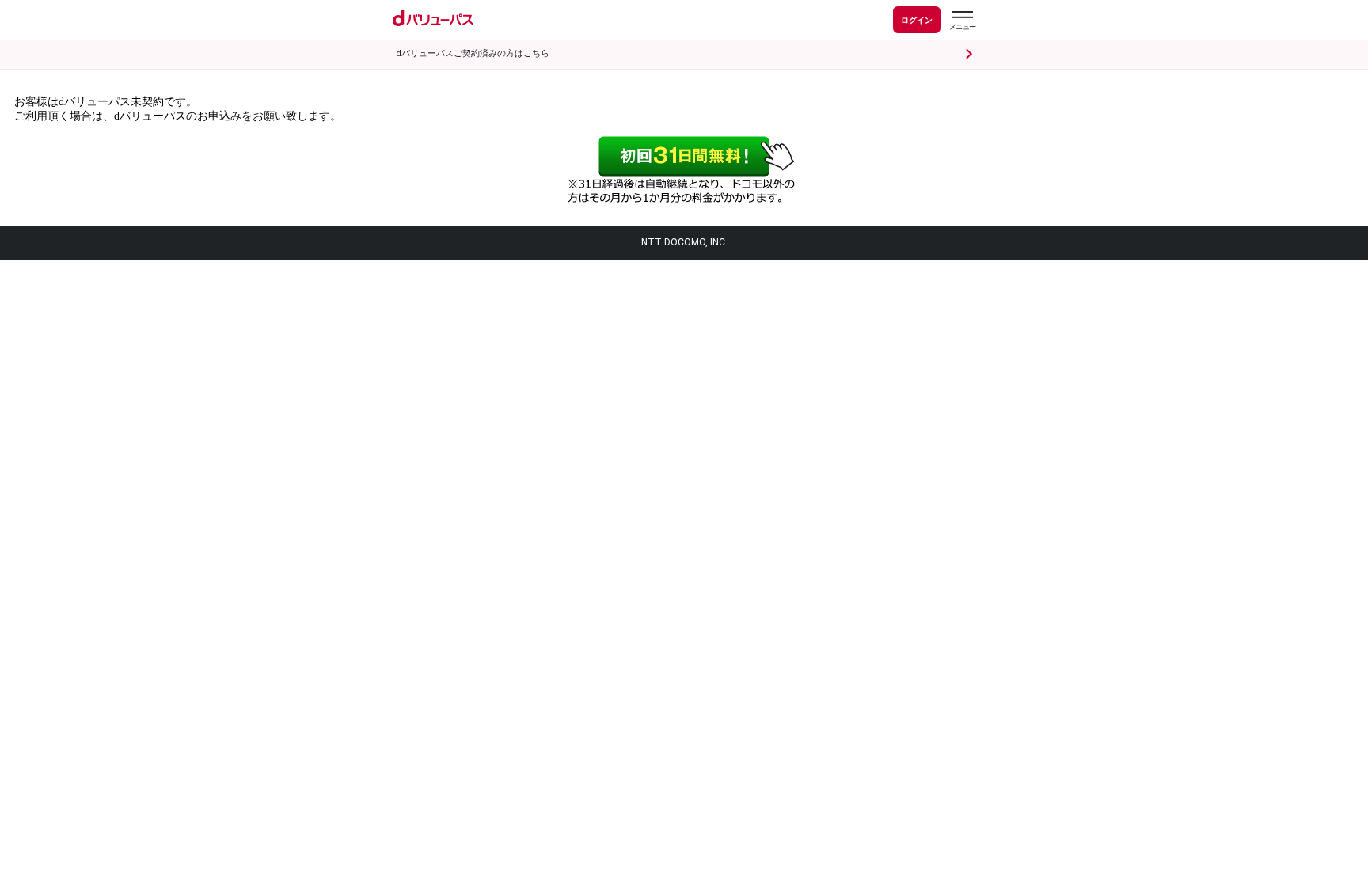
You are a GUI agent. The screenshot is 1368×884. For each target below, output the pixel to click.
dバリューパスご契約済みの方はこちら (472, 53)
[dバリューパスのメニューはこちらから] (961, 22)
